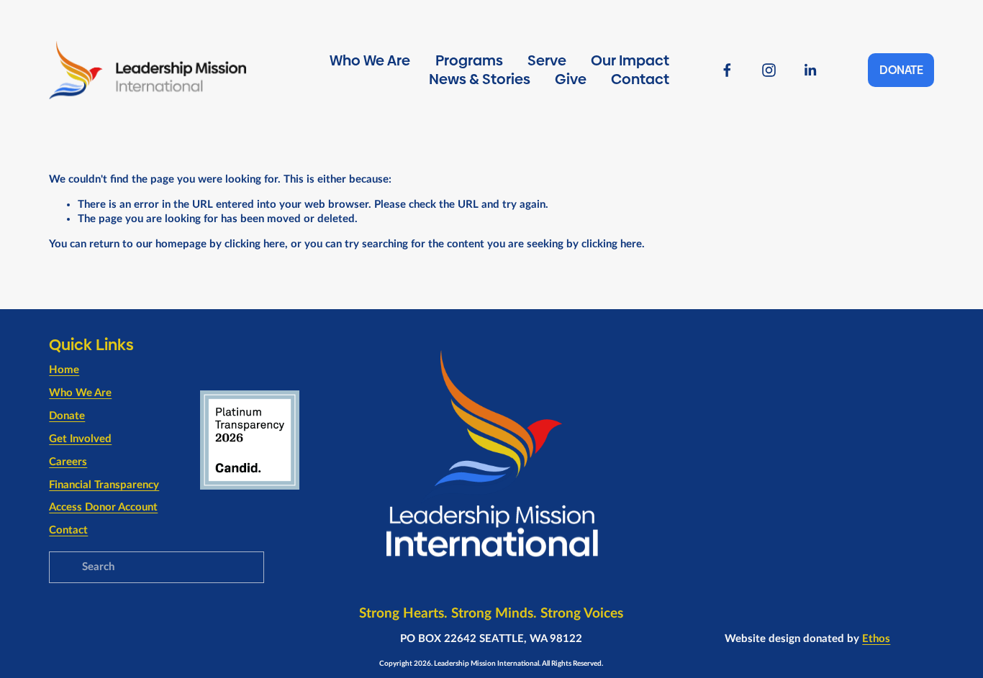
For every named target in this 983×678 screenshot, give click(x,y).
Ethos (876, 638)
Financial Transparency (104, 485)
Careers (68, 462)
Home (64, 370)
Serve (546, 60)
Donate (67, 416)
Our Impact (630, 60)
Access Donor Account (103, 507)
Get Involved (80, 439)
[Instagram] (769, 70)
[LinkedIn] (810, 70)
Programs (469, 60)
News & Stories (479, 79)
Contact (640, 79)
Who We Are (370, 60)
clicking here (255, 244)
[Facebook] (727, 70)
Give (570, 79)
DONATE (901, 70)
